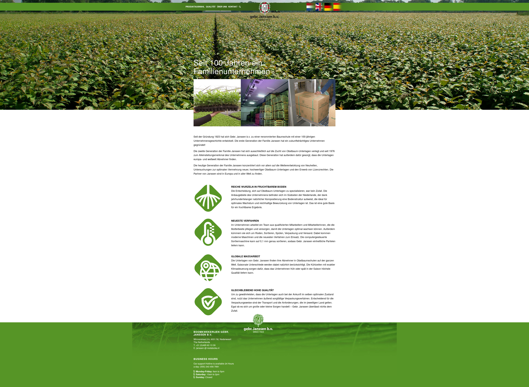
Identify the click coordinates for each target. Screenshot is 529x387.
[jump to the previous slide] (10, 55)
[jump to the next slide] (519, 55)
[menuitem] (195, 7)
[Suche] (239, 7)
